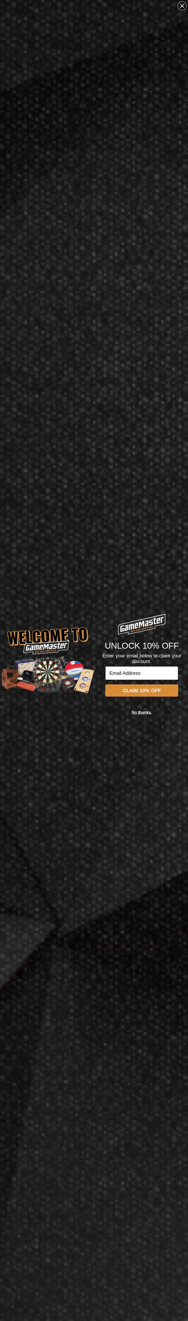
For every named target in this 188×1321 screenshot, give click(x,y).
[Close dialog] (182, 6)
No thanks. (142, 712)
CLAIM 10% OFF (142, 690)
